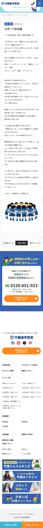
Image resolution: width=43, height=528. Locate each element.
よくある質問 (26, 454)
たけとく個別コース (29, 383)
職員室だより (11, 15)
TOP (3, 15)
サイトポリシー (30, 514)
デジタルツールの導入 (30, 365)
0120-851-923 (24, 285)
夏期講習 (25, 422)
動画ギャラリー (27, 371)
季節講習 (5, 416)
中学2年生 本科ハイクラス (31, 392)
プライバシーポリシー (15, 514)
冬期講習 (5, 426)
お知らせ (25, 449)
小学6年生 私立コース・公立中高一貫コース (11, 407)
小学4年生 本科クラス (10, 392)
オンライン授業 (7, 371)
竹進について (7, 443)
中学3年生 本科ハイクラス (31, 397)
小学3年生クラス (7, 388)
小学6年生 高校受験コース (11, 401)
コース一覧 (6, 377)
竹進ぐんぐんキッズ (9, 383)
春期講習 (5, 422)
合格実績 (5, 434)
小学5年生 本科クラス (10, 397)
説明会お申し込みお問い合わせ (21, 298)
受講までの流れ (27, 434)
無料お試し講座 (11, 525)
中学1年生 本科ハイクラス (31, 388)
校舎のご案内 (6, 449)
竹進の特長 (6, 365)
